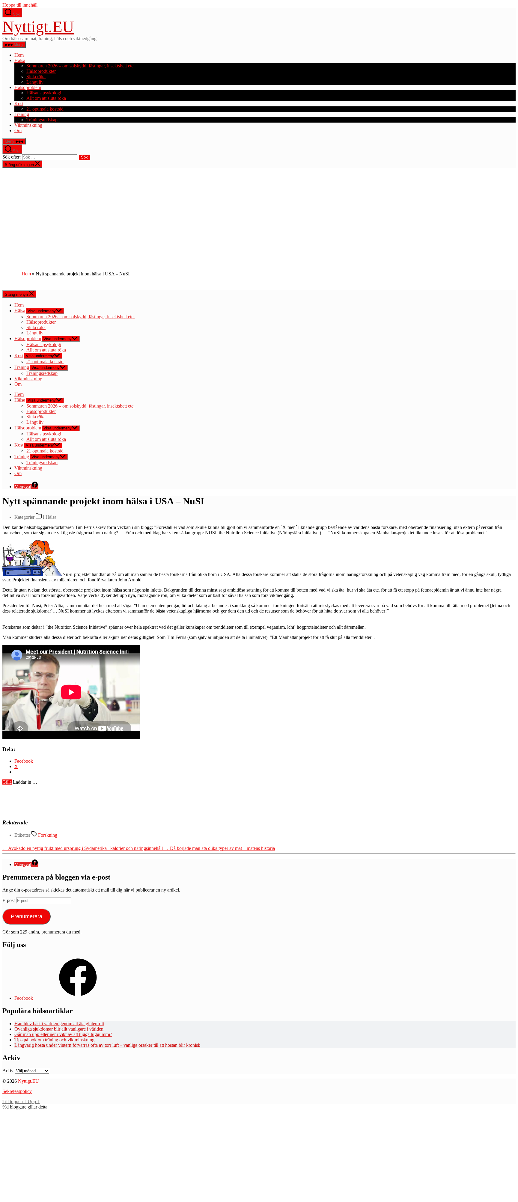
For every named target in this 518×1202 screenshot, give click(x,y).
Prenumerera (26, 916)
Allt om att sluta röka (46, 98)
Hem (19, 55)
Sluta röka (36, 76)
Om (18, 130)
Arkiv (7, 1070)
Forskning (47, 835)
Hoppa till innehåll (19, 4)
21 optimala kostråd (45, 108)
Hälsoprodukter (41, 71)
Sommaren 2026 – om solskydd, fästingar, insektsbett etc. (80, 65)
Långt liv (34, 82)
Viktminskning (28, 125)
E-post (9, 900)
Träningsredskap (42, 119)
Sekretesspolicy (17, 1091)
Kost (18, 103)
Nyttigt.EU (38, 27)
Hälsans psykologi (43, 92)
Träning (21, 114)
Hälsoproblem (27, 87)
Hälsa (19, 60)
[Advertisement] (259, 213)
